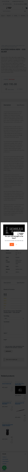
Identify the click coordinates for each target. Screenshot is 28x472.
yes (12, 244)
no (16, 244)
